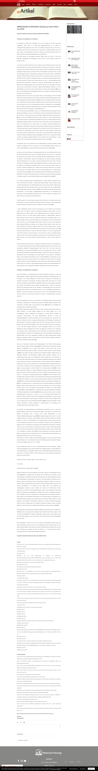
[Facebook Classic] (68, 139)
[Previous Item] (69, 29)
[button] (34, 4)
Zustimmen (91, 768)
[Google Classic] (70, 139)
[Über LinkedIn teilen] (24, 722)
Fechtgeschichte (20, 718)
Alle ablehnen (83, 768)
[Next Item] (79, 29)
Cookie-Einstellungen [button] (73, 768)
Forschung (19, 716)
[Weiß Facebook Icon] (18, 761)
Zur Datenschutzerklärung (55, 769)
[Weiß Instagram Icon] (21, 761)
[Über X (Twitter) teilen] (21, 722)
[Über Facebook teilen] (17, 722)
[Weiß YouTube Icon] (25, 761)
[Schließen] (96, 769)
